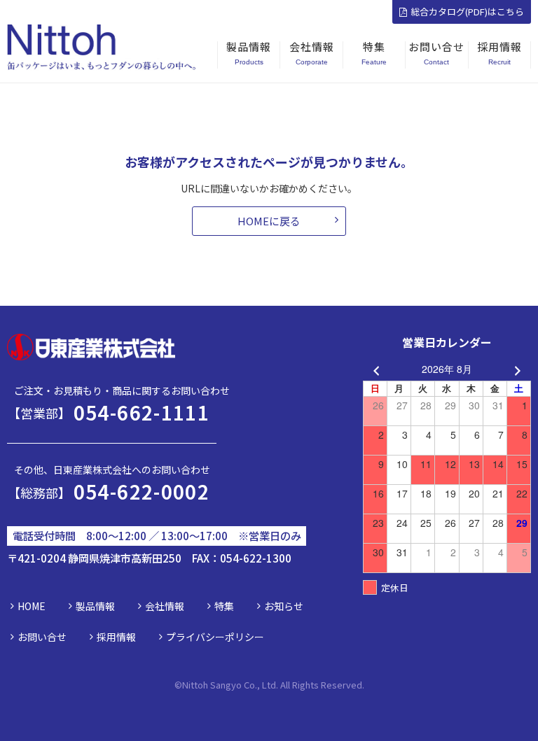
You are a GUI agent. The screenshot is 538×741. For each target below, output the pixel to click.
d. (360, 684)
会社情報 (164, 606)
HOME (32, 606)
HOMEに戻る (269, 220)
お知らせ (283, 606)
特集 (224, 606)
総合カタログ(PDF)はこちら (467, 11)
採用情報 (116, 637)
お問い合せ (42, 637)
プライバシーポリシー (215, 637)
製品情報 (95, 606)
